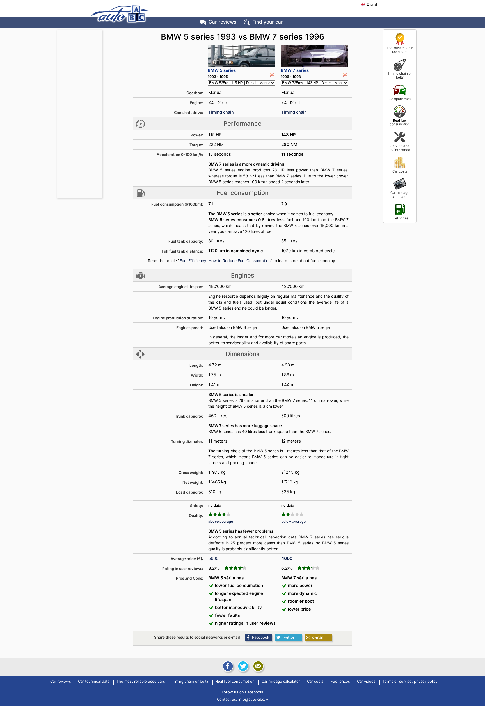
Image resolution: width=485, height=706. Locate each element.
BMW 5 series (222, 70)
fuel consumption (400, 122)
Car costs (399, 171)
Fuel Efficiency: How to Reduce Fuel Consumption (225, 260)
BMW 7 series (295, 70)
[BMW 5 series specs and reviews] (241, 56)
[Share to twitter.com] (242, 666)
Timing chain (221, 112)
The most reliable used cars (399, 50)
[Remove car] (271, 74)
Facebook (260, 637)
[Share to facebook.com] (227, 666)
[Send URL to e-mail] (258, 666)
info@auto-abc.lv (253, 699)
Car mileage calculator (399, 195)
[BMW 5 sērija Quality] (219, 514)
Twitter (288, 637)
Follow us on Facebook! (242, 692)
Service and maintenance (400, 148)
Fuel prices (399, 218)
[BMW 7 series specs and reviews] (314, 56)
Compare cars (400, 99)
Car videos (366, 682)
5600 (213, 558)
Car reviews (222, 22)
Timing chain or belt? (400, 75)
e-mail (317, 637)
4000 (286, 558)
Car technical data (93, 682)
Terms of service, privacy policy (410, 682)
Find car (267, 22)
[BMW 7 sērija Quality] (292, 514)
